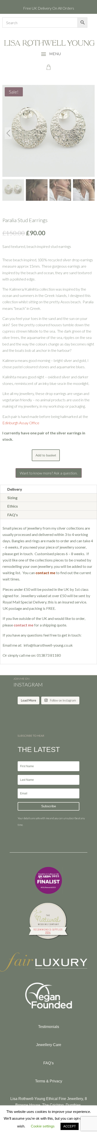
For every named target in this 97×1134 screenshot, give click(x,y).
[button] (88, 133)
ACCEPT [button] (69, 1126)
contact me (23, 625)
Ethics (12, 506)
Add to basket (46, 455)
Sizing (12, 497)
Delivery (14, 489)
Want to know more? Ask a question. (48, 473)
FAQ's (12, 514)
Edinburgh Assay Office (20, 423)
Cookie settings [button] (43, 1126)
